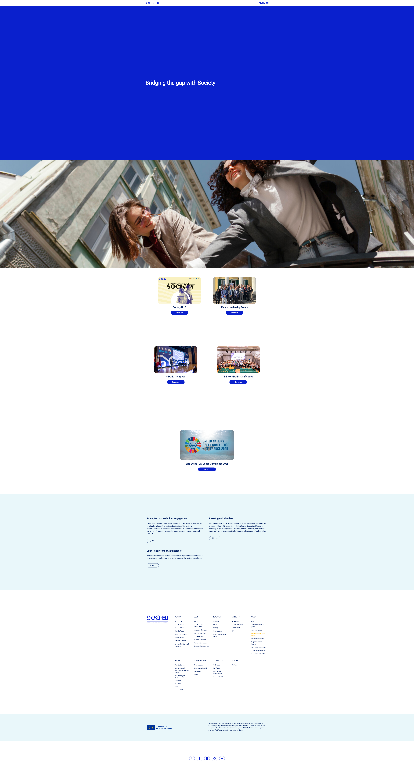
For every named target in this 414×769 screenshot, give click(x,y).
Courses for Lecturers (201, 646)
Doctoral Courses (200, 640)
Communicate (198, 665)
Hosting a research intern (219, 635)
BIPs (233, 631)
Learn (196, 621)
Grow (252, 621)
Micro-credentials (200, 633)
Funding (215, 628)
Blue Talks (216, 668)
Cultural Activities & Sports (257, 626)
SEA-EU (177, 621)
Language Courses (200, 630)
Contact (234, 665)
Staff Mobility (236, 628)
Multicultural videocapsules (218, 672)
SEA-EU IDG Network (258, 654)
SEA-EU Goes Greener (258, 647)
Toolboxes (216, 665)
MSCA (215, 624)
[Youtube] (222, 758)
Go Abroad (235, 621)
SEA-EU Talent (218, 677)
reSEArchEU (179, 683)
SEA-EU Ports (179, 624)
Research (216, 621)
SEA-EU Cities (179, 628)
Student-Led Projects (258, 650)
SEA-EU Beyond (180, 665)
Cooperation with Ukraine (256, 643)
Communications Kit (200, 668)
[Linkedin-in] (192, 758)
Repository (197, 671)
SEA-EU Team (179, 631)
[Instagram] (214, 758)
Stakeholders (179, 637)
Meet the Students (181, 634)
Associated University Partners (182, 645)
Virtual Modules (199, 636)
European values (256, 630)
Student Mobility (237, 624)
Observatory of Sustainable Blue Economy (180, 678)
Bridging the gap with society (258, 634)
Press (196, 675)
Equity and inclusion (257, 638)
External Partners (181, 641)
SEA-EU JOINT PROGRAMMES (199, 626)
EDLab (177, 686)
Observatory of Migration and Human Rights (182, 670)
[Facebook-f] (199, 758)
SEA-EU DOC (179, 690)
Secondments (217, 631)
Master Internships (200, 643)
